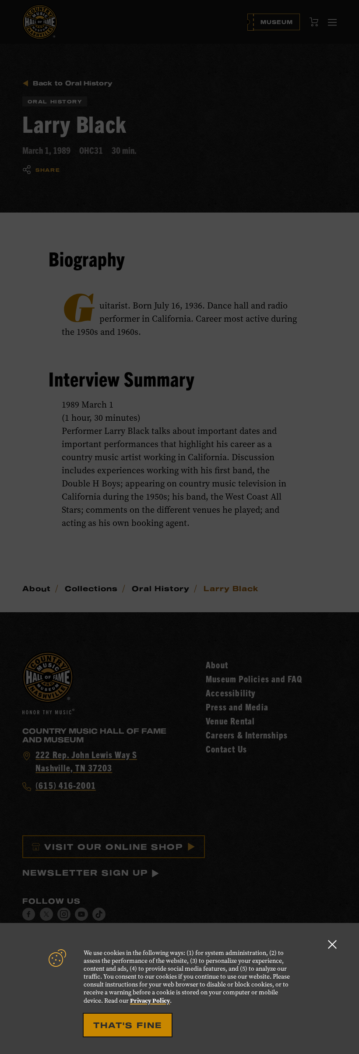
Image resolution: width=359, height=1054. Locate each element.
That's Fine (127, 1025)
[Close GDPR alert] (332, 944)
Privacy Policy (150, 1000)
